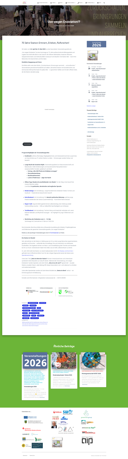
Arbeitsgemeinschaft (29, 371)
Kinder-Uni (38, 376)
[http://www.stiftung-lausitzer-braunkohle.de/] (34, 435)
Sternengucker (26, 315)
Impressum (25, 455)
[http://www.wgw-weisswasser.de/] (64, 418)
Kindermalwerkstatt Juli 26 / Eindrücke (97, 127)
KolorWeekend (29, 197)
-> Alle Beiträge (90, 132)
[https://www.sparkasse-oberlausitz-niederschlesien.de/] (32, 429)
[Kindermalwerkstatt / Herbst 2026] (64, 360)
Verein (53, 2)
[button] (47, 2)
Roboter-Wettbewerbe (29, 381)
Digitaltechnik (34, 374)
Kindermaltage (29, 191)
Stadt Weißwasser (29, 439)
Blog (100, 2)
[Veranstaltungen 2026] (35, 360)
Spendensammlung (27, 255)
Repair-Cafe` (95, 101)
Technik (33, 315)
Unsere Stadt (40, 315)
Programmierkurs (34, 379)
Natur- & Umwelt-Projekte (37, 310)
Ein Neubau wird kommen (65, 251)
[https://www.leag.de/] (27, 434)
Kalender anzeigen (91, 106)
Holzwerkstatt (37, 375)
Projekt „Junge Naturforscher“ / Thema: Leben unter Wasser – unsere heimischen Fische (99, 77)
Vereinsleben (27, 384)
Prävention (27, 379)
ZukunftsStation (35, 384)
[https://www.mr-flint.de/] (92, 428)
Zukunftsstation (43, 2)
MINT (61, 2)
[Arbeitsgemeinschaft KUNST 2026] (93, 360)
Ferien (32, 375)
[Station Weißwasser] (24, 3)
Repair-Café (28, 204)
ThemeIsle (104, 455)
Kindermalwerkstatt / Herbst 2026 (95, 116)
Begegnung (25, 305)
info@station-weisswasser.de (94, 154)
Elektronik (40, 374)
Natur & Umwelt (71, 2)
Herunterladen (27, 144)
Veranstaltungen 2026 (93, 113)
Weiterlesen (42, 397)
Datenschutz (32, 455)
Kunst (81, 2)
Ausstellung (38, 371)
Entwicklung (33, 305)
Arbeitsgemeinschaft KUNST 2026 (96, 119)
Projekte (41, 379)
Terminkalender (54, 233)
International (90, 2)
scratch (37, 381)
